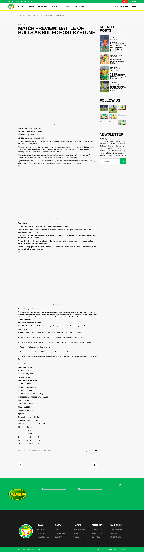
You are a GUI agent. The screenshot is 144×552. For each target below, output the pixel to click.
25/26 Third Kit (115, 537)
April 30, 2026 (114, 84)
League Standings (43, 537)
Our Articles (41, 529)
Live (125, 1)
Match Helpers (97, 533)
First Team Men (79, 529)
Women (76, 533)
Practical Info (96, 529)
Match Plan (40, 533)
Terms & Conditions (97, 549)
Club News (113, 36)
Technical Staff (60, 533)
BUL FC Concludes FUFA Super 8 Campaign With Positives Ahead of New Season (118, 46)
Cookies (123, 549)
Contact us (96, 537)
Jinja (28, 451)
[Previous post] (20, 465)
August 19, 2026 (115, 39)
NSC (45, 451)
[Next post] (94, 465)
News (25, 15)
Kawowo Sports (37, 451)
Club (56, 529)
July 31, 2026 (114, 57)
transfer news (115, 69)
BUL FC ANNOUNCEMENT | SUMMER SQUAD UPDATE (118, 75)
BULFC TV (58, 537)
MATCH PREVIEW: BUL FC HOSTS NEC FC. (118, 88)
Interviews (122, 36)
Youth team (77, 537)
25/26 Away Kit (115, 533)
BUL (19, 451)
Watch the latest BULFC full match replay (20, 1)
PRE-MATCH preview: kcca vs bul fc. (117, 61)
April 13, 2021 (27, 24)
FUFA (23, 451)
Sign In (134, 1)
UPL (49, 451)
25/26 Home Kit (116, 529)
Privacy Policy (112, 549)
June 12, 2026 (114, 70)
